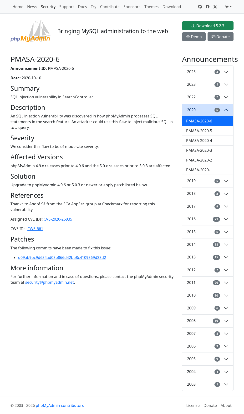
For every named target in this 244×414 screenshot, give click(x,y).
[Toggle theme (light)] (228, 6)
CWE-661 (35, 228)
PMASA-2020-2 (199, 160)
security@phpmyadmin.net (49, 282)
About (226, 405)
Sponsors (132, 6)
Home (17, 6)
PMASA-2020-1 (199, 169)
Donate (222, 36)
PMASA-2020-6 (199, 121)
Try (93, 6)
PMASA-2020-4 (199, 140)
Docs (82, 6)
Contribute (110, 6)
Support (66, 6)
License (193, 405)
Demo (196, 36)
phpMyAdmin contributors (60, 405)
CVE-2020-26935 (58, 219)
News (32, 6)
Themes (151, 6)
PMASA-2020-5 (199, 130)
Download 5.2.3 (209, 25)
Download (172, 6)
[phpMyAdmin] (30, 31)
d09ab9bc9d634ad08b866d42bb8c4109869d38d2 (62, 257)
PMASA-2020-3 (199, 150)
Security (48, 6)
